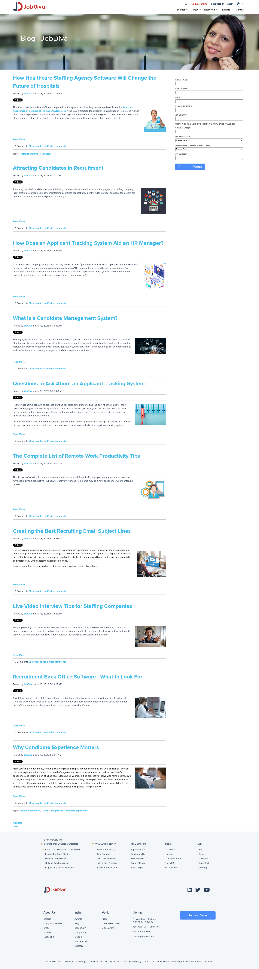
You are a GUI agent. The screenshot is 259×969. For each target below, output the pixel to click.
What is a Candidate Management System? (65, 318)
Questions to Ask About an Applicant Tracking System (79, 383)
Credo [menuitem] (46, 928)
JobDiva (28, 93)
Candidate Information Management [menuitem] (62, 849)
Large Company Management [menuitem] (47, 867)
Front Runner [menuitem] (80, 941)
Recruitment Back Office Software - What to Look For (77, 677)
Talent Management (52, 810)
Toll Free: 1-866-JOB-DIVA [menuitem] (145, 927)
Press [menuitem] (104, 919)
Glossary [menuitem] (78, 946)
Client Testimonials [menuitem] (111, 923)
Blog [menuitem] (76, 923)
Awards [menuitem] (78, 919)
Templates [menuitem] (169, 844)
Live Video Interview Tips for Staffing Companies (72, 606)
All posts (17, 823)
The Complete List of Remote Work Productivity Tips (76, 456)
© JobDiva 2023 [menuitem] (54, 962)
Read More (19, 139)
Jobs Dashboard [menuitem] (138, 844)
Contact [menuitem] (240, 9)
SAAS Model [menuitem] (166, 867)
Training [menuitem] (200, 867)
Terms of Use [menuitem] (95, 962)
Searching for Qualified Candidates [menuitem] (61, 844)
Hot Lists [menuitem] (168, 854)
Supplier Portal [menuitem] (135, 849)
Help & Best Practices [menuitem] (100, 863)
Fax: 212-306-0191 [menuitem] (141, 932)
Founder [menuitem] (47, 932)
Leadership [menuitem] (48, 937)
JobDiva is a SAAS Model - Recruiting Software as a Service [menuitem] (173, 962)
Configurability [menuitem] (134, 854)
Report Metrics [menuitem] (134, 863)
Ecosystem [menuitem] (210, 9)
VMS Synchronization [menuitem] (105, 844)
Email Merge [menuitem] (132, 867)
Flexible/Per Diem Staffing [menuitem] (50, 854)
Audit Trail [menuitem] (200, 863)
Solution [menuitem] (181, 9)
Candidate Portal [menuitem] (168, 858)
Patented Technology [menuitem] (75, 962)
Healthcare (46, 154)
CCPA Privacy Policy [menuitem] (131, 962)
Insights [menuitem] (226, 9)
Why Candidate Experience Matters (56, 747)
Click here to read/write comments (47, 146)
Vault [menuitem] (105, 912)
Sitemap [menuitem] (209, 962)
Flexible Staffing (29, 154)
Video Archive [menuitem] (109, 928)
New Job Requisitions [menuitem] (50, 858)
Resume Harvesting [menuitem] (101, 849)
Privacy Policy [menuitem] (112, 962)
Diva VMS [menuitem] (168, 863)
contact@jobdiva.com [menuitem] (143, 937)
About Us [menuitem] (49, 912)
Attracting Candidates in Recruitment (58, 168)
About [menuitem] (195, 9)
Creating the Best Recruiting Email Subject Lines (72, 531)
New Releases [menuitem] (134, 858)
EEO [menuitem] (201, 849)
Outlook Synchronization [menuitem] (50, 863)
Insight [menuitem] (78, 912)
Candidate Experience (76, 810)
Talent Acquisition (30, 810)
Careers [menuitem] (47, 919)
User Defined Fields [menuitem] (100, 858)
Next (15, 826)
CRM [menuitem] (200, 844)
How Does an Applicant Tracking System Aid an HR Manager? (88, 243)
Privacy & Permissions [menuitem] (98, 867)
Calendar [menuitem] (200, 858)
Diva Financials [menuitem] (100, 854)
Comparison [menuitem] (80, 932)
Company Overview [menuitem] (53, 923)
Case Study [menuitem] (80, 928)
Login (230, 4)
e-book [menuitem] (78, 937)
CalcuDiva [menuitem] (169, 849)
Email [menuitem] (200, 854)
